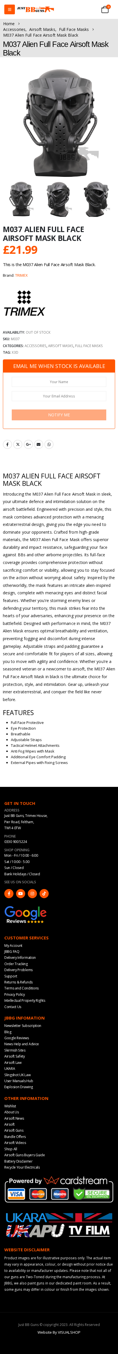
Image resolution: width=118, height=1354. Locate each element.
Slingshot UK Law (17, 1074)
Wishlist (10, 1106)
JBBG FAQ (11, 951)
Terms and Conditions (21, 988)
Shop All (10, 1149)
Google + (28, 444)
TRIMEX (21, 275)
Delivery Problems (18, 969)
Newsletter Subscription (22, 1025)
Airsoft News (14, 1118)
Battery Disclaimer (18, 1161)
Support (10, 976)
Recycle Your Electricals (22, 1167)
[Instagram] (32, 893)
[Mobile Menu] (9, 9)
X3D (15, 352)
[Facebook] (8, 893)
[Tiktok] (44, 893)
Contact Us (12, 1006)
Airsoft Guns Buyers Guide (24, 1155)
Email (38, 444)
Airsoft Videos (15, 1142)
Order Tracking (16, 963)
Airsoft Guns (13, 1130)
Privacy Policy (14, 994)
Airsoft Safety (14, 1056)
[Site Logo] (35, 9)
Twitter (17, 444)
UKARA (9, 1068)
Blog (7, 1032)
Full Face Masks (89, 345)
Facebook (7, 444)
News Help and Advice (21, 1044)
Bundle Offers (15, 1136)
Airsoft (9, 1124)
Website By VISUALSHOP (59, 1332)
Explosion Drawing (18, 1086)
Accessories (35, 345)
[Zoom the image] (25, 908)
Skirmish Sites (14, 1050)
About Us (11, 1112)
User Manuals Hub (18, 1080)
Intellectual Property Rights (24, 1000)
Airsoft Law (12, 1062)
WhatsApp (49, 444)
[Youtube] (20, 893)
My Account (13, 945)
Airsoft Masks (60, 345)
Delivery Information (20, 957)
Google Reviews (16, 1038)
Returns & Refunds (18, 982)
